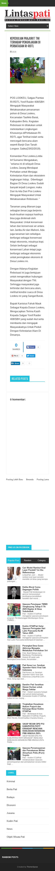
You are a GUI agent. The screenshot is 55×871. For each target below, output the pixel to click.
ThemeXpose (32, 867)
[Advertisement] (27, 514)
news (10, 829)
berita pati (12, 789)
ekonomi (11, 805)
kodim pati (12, 821)
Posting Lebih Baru (14, 479)
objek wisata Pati (16, 837)
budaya (10, 797)
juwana (11, 813)
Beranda (29, 479)
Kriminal (11, 781)
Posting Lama (43, 479)
